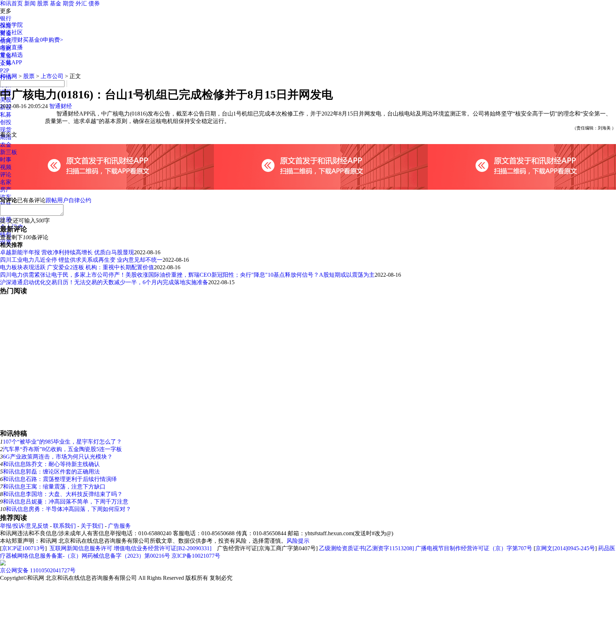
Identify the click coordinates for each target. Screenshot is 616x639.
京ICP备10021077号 (195, 556)
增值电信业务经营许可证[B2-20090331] (162, 548)
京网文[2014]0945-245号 (565, 548)
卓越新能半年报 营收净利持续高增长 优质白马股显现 (67, 252)
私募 (5, 115)
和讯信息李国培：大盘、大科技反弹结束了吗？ (63, 494)
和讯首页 (11, 3)
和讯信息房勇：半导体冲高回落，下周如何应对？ (68, 509)
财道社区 (11, 32)
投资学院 (11, 25)
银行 (5, 18)
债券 (94, 3)
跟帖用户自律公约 (68, 200)
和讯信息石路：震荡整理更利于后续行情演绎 (60, 479)
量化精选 (11, 55)
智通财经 (60, 106)
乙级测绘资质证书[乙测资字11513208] (366, 548)
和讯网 (8, 76)
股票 (42, 3)
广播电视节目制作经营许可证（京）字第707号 (473, 548)
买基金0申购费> (43, 40)
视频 (5, 167)
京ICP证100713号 (23, 548)
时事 (5, 160)
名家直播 (11, 47)
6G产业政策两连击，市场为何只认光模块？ (58, 457)
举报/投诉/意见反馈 (24, 526)
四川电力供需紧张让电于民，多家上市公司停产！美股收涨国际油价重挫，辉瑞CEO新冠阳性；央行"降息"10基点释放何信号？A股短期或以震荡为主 (187, 275)
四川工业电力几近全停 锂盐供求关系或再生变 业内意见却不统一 (81, 260)
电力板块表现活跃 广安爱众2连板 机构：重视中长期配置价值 (77, 267)
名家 (5, 182)
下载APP (11, 62)
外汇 (81, 3)
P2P (4, 70)
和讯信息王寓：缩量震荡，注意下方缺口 (54, 487)
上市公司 (52, 76)
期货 (68, 3)
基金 (55, 3)
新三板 (8, 152)
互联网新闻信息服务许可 (81, 548)
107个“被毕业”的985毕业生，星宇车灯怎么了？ (62, 442)
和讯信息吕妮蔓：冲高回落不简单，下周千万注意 (65, 502)
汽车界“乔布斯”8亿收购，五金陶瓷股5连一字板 (62, 449)
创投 (5, 122)
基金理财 (11, 40)
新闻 (30, 3)
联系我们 (64, 526)
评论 (5, 175)
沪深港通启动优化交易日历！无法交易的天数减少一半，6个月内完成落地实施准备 (104, 282)
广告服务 (119, 526)
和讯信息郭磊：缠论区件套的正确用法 (51, 472)
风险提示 (298, 541)
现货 (5, 130)
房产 (5, 189)
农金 (5, 145)
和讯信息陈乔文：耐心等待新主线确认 (51, 464)
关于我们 (92, 526)
